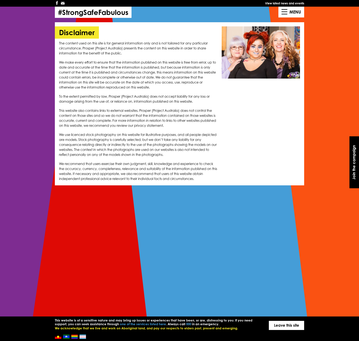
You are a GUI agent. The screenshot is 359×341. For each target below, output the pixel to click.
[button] (354, 162)
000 (188, 324)
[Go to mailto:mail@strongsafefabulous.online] (63, 3)
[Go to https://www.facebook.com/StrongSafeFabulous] (57, 3)
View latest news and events (284, 3)
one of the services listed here (143, 324)
